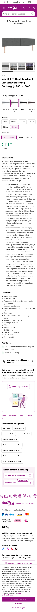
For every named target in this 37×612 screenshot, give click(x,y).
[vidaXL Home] (13, 8)
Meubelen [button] (6, 428)
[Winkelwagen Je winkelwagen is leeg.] (33, 8)
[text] (7, 145)
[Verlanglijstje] (28, 8)
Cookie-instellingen (18, 608)
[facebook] (3, 549)
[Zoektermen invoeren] (32, 13)
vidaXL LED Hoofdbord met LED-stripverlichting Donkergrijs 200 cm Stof (17, 82)
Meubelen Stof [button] (8, 434)
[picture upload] (18, 400)
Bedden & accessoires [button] (10, 439)
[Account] (24, 8)
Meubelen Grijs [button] (19, 428)
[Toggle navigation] (3, 8)
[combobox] (18, 13)
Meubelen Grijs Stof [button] (23, 434)
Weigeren (18, 603)
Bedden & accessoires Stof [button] (11, 450)
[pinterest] (12, 549)
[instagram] (8, 549)
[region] (18, 587)
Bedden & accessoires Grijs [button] (12, 445)
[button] (6, 105)
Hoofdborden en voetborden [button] (12, 461)
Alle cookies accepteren (18, 599)
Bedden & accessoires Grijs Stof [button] (13, 456)
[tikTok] (16, 549)
